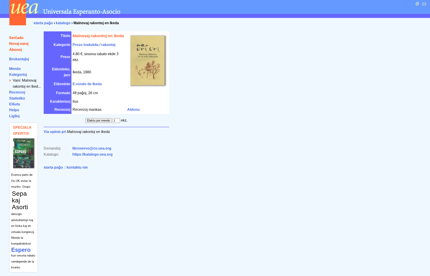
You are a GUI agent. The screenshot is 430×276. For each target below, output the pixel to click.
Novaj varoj (18, 44)
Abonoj (15, 50)
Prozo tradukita (86, 45)
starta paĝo (43, 23)
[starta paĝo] (417, 5)
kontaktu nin (77, 167)
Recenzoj (17, 92)
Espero (21, 250)
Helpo (14, 110)
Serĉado (16, 38)
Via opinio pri (55, 132)
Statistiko (17, 98)
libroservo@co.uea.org (91, 148)
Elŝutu (14, 104)
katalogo (63, 23)
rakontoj (108, 45)
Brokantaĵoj (19, 59)
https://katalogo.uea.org (92, 154)
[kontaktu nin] (424, 5)
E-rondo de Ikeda (87, 84)
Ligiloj (14, 116)
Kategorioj (18, 74)
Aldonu (133, 109)
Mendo (15, 69)
